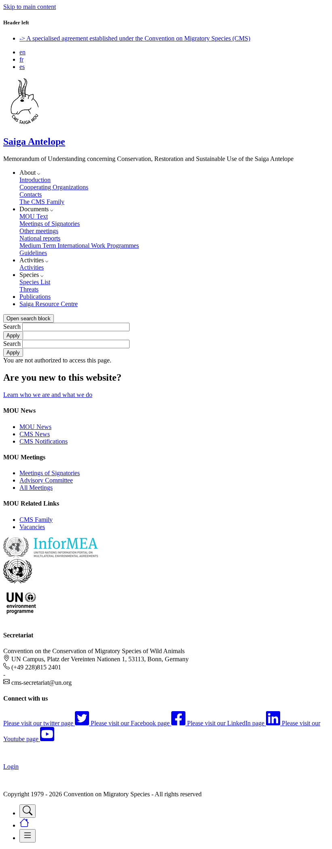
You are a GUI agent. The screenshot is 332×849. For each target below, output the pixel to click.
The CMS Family (41, 201)
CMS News (34, 434)
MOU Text (33, 216)
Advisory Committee (46, 480)
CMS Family (36, 519)
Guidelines (33, 252)
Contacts (30, 194)
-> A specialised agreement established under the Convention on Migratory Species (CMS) (134, 38)
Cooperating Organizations (53, 187)
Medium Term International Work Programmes (79, 245)
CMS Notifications (43, 441)
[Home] (24, 124)
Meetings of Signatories (49, 223)
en (22, 52)
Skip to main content (29, 6)
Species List (34, 282)
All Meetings (36, 487)
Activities (31, 267)
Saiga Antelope (34, 141)
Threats (28, 289)
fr (21, 59)
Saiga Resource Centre (48, 303)
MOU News (35, 426)
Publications (35, 296)
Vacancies (32, 526)
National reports (39, 238)
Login (11, 766)
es (22, 66)
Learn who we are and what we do (47, 394)
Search (12, 326)
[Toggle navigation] (27, 811)
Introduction (35, 179)
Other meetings (38, 230)
